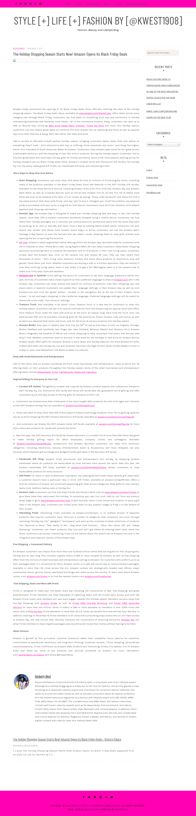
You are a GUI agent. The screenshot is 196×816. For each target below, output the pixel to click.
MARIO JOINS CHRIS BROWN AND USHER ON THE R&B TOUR (161, 114)
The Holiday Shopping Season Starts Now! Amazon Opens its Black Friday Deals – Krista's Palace (67, 739)
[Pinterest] (100, 797)
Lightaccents (66, 372)
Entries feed (152, 177)
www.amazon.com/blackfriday (95, 113)
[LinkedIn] (95, 797)
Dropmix (80, 125)
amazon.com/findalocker (98, 576)
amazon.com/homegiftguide (114, 424)
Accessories (19, 48)
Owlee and (80, 372)
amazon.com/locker (37, 576)
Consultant (93, 3)
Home (67, 3)
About (78, 3)
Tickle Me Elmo (95, 125)
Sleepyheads (44, 372)
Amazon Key (127, 619)
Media (107, 3)
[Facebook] (83, 797)
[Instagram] (106, 797)
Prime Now (36, 611)
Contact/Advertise (137, 3)
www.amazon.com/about (31, 654)
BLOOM (118, 3)
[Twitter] (89, 797)
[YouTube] (112, 797)
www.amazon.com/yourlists (55, 500)
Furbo (55, 372)
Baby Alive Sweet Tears (61, 125)
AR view (23, 242)
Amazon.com (121, 279)
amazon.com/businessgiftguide (34, 443)
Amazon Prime (49, 603)
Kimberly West (43, 676)
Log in (149, 170)
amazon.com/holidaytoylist (80, 405)
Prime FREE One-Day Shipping (89, 603)
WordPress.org (153, 192)
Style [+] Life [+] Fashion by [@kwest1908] (98, 20)
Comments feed (154, 185)
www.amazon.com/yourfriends (121, 492)
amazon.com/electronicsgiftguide (116, 416)
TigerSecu (91, 372)
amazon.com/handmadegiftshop (88, 467)
